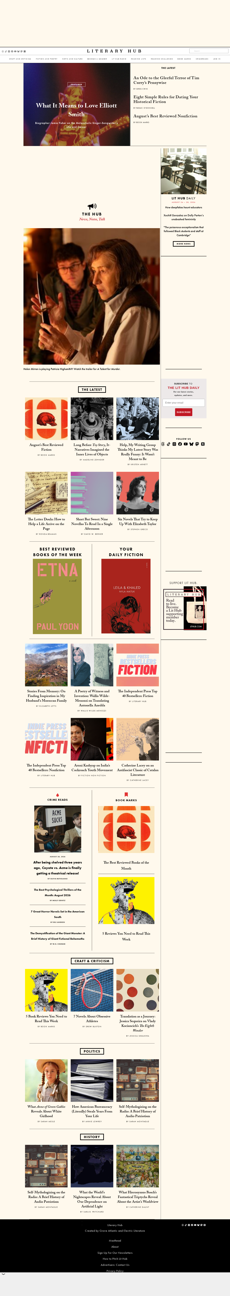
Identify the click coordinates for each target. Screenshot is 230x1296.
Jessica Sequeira (139, 1036)
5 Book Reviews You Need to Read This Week (46, 1019)
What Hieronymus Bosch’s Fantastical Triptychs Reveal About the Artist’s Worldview (137, 1197)
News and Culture (72, 59)
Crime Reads (57, 800)
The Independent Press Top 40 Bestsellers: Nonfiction (46, 768)
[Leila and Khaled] (125, 596)
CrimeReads (202, 59)
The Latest (168, 68)
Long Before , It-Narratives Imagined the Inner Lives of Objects (92, 450)
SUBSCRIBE (184, 412)
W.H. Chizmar (59, 944)
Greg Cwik (142, 89)
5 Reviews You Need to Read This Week (126, 937)
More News (184, 244)
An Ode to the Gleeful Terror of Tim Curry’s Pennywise (166, 81)
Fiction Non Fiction (93, 775)
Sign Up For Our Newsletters (115, 1253)
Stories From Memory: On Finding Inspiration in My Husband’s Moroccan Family (46, 696)
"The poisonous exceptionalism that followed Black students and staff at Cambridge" (184, 231)
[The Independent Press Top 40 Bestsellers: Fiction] (137, 664)
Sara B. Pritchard (94, 1212)
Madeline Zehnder (93, 459)
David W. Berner (93, 534)
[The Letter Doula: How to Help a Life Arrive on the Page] (46, 492)
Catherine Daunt (139, 1207)
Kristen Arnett (139, 464)
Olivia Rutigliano (59, 879)
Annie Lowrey (94, 1121)
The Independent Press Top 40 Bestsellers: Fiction (137, 694)
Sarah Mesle (48, 1121)
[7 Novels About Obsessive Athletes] (92, 990)
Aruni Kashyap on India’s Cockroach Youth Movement (92, 768)
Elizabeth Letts (47, 706)
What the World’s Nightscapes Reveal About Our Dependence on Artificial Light (92, 1200)
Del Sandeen (59, 922)
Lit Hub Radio (119, 59)
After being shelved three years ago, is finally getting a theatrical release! (57, 868)
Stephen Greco (139, 529)
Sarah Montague (139, 1121)
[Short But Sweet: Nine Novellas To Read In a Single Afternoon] (92, 492)
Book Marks (184, 59)
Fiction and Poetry (47, 59)
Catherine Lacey (139, 780)
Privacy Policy (115, 1271)
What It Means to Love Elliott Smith (76, 111)
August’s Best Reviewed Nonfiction (165, 116)
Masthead (115, 1240)
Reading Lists (138, 59)
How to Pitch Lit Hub (115, 1258)
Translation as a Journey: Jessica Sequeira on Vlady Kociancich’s (138, 1024)
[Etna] (57, 596)
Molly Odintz (59, 900)
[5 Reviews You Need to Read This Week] (126, 900)
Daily (184, 198)
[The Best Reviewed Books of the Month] (126, 829)
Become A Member (97, 59)
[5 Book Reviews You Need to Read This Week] (46, 990)
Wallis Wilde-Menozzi (93, 710)
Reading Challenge (162, 59)
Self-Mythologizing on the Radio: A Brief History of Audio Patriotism (138, 1111)
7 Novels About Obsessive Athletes (92, 1019)
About (115, 1246)
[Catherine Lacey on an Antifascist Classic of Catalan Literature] (137, 739)
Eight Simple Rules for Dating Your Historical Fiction (165, 100)
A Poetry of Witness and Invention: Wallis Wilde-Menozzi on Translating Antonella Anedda (92, 699)
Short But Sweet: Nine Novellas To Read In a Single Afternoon (92, 524)
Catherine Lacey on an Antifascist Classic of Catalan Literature (137, 770)
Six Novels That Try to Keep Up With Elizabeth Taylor (138, 522)
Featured (76, 84)
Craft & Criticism (92, 961)
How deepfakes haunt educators (183, 207)
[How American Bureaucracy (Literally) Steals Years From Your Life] (92, 1080)
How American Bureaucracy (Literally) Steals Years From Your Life (92, 1111)
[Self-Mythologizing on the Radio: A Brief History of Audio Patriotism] (137, 1080)
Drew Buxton (94, 1026)
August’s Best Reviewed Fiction (46, 448)
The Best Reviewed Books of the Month (126, 866)
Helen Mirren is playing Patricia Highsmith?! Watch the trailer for (71, 369)
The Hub (92, 214)
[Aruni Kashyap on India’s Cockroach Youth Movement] (92, 739)
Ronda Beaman (48, 534)
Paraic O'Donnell (145, 108)
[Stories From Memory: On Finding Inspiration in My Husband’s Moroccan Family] (46, 664)
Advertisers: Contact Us (115, 1265)
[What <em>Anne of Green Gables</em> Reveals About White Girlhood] (46, 1080)
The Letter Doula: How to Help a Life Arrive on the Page (46, 524)
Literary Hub (115, 51)
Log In (217, 59)
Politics (92, 1051)
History (92, 1137)
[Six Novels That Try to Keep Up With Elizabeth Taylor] (137, 492)
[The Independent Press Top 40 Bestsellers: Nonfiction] (46, 739)
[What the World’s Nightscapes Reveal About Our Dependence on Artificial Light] (92, 1166)
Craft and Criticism (20, 59)
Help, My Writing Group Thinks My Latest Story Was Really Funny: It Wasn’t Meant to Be (138, 452)
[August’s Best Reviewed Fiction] (46, 418)
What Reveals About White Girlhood (46, 1111)
